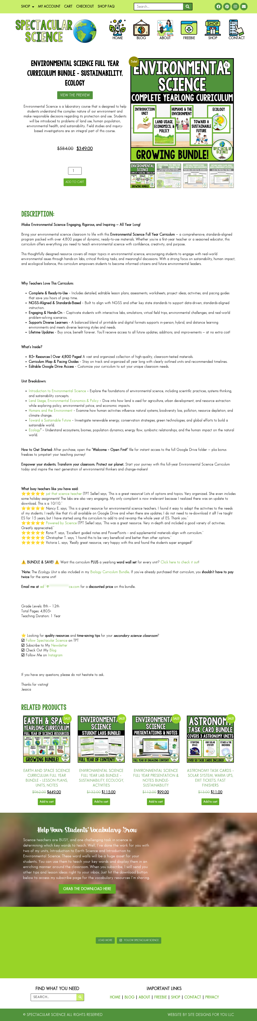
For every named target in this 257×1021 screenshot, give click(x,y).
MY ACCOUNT (49, 6)
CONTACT (192, 997)
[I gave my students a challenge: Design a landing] (64, 922)
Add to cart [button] (47, 801)
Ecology (34, 430)
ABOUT (144, 997)
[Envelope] (244, 6)
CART (68, 6)
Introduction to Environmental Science (57, 391)
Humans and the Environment (50, 410)
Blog (52, 650)
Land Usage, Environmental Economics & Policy (64, 400)
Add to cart (74, 182)
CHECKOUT (85, 6)
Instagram (55, 655)
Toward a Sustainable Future (50, 420)
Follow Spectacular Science (46, 640)
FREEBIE (160, 997)
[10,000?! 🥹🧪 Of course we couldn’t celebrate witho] (22, 922)
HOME (115, 997)
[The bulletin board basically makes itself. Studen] (107, 922)
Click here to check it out (179, 562)
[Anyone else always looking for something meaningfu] (149, 922)
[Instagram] (235, 6)
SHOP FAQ (106, 6)
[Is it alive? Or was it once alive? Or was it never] (192, 922)
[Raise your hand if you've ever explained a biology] (234, 922)
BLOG (130, 997)
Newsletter (59, 645)
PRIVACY (212, 997)
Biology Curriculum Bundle (109, 572)
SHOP (25, 6)
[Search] (187, 6)
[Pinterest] (227, 6)
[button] (226, 65)
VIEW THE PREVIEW (75, 95)
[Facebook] (218, 6)
